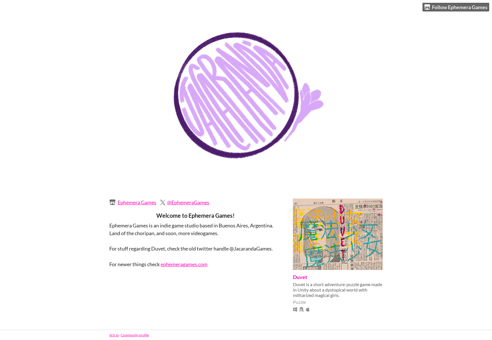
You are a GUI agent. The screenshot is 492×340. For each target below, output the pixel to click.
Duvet (300, 277)
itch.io (114, 335)
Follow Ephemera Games (459, 7)
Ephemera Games (137, 202)
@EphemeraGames (188, 202)
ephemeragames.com (184, 264)
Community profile (135, 335)
